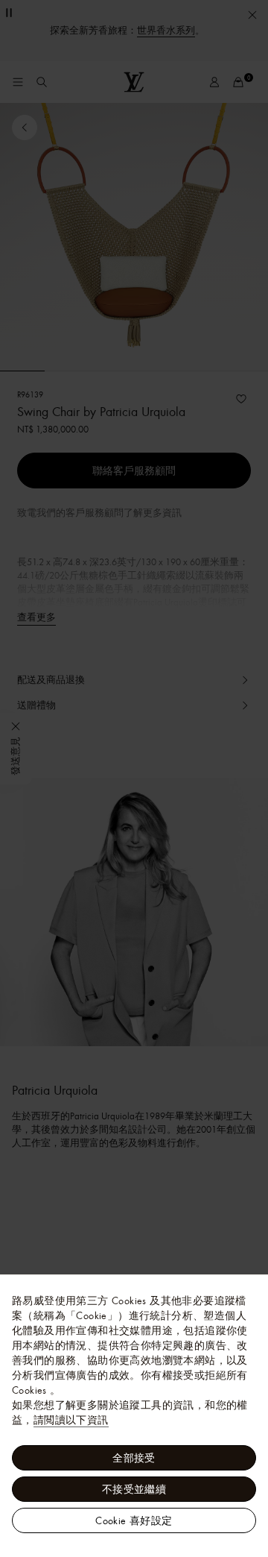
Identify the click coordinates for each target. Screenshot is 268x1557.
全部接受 (134, 1458)
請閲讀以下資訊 (71, 1420)
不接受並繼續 (134, 1489)
